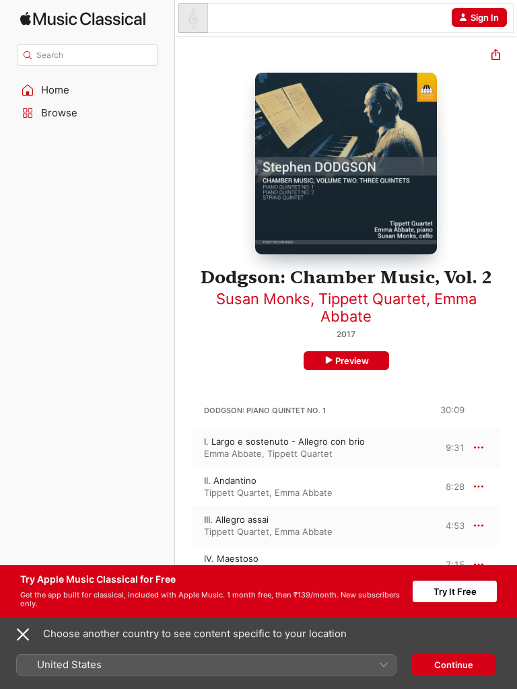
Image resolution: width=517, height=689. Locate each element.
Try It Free (455, 591)
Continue (453, 664)
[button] (88, 90)
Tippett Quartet (372, 298)
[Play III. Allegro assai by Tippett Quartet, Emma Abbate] (183, 525)
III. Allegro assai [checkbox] (236, 519)
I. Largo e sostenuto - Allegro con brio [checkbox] (284, 441)
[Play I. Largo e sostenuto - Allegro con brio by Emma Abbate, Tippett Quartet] (183, 447)
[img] (82, 18)
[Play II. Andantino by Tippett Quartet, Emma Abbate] (183, 486)
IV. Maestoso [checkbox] (231, 558)
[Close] (23, 634)
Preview (352, 360)
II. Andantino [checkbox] (230, 480)
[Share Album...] (495, 56)
